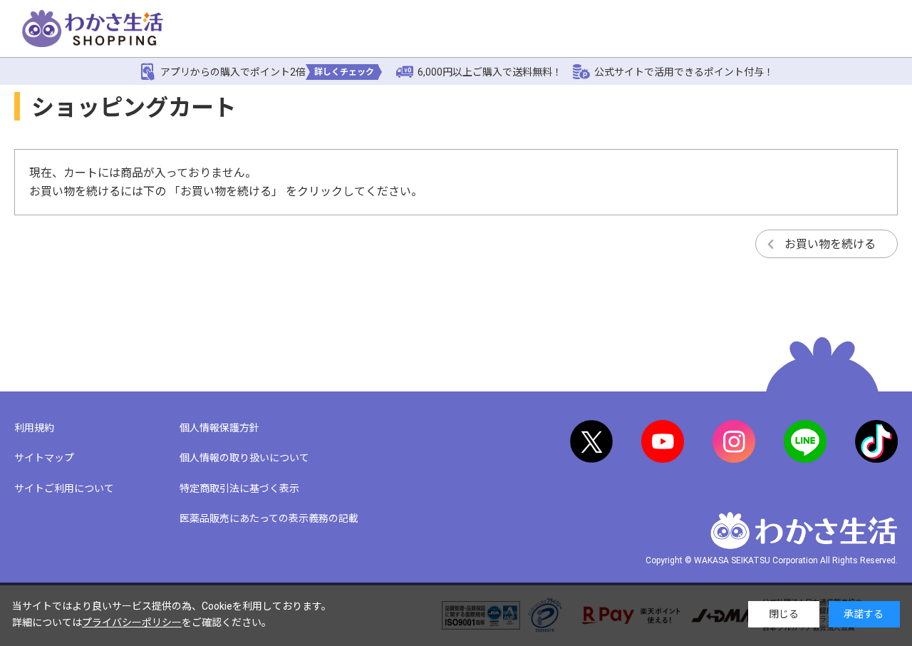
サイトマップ (44, 457)
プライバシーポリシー (132, 622)
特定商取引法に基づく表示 (239, 488)
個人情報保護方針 (219, 428)
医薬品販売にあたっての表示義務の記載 (269, 518)
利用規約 (34, 428)
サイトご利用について (64, 488)
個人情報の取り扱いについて (244, 457)
